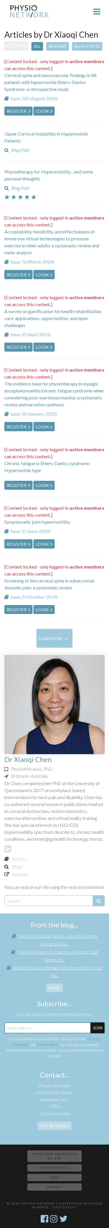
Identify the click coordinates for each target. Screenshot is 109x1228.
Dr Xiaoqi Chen (28, 759)
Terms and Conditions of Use (55, 1156)
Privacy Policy (47, 1044)
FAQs (54, 1177)
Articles (19, 858)
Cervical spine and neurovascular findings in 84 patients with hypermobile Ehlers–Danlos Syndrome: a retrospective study (50, 82)
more (54, 987)
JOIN (97, 1027)
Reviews (58, 46)
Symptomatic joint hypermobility (37, 522)
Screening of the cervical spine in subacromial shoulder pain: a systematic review (49, 584)
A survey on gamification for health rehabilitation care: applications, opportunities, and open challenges (52, 318)
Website (20, 874)
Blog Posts (87, 46)
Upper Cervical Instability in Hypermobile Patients (46, 137)
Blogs (17, 866)
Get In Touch (54, 1125)
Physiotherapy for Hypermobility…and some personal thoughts (48, 175)
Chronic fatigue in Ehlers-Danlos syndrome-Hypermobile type (47, 466)
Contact (54, 1187)
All (37, 46)
